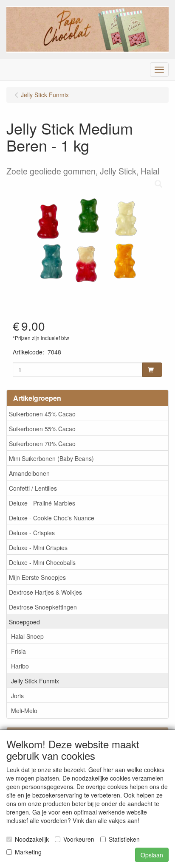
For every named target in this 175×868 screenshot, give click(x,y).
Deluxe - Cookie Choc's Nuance (51, 518)
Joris (17, 695)
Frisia (18, 651)
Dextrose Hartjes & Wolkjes (45, 592)
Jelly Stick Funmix (35, 681)
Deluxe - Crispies (32, 532)
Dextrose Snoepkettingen (43, 607)
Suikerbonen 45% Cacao (42, 414)
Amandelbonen (29, 473)
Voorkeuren (78, 839)
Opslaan (152, 855)
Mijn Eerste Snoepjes (37, 577)
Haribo (20, 666)
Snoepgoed (24, 622)
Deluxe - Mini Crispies (38, 547)
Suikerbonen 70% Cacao (42, 443)
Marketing (28, 852)
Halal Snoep (27, 636)
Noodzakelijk (32, 839)
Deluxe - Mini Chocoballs (42, 562)
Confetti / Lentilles (33, 488)
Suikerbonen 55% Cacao (42, 428)
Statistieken (124, 839)
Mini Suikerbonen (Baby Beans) (51, 458)
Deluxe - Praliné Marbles (42, 503)
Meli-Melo (24, 710)
